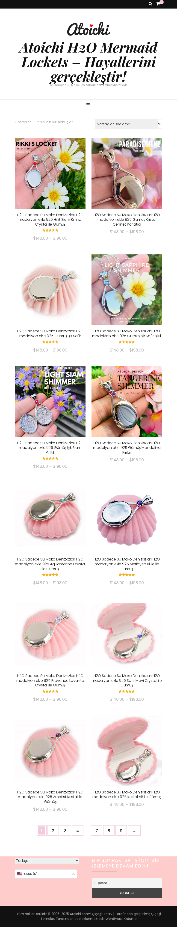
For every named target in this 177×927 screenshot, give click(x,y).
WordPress (114, 918)
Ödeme (130, 918)
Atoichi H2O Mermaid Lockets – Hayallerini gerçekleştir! (88, 61)
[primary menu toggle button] (88, 105)
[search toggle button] (150, 4)
